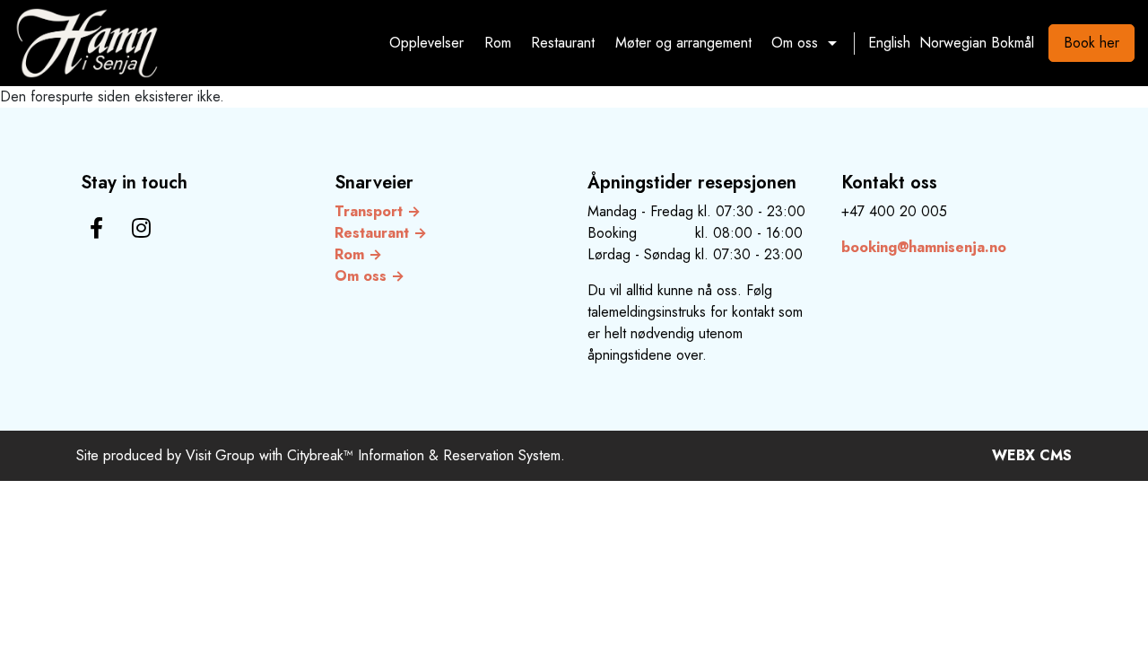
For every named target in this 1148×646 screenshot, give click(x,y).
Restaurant (563, 42)
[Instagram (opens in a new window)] (141, 228)
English (889, 42)
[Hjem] (87, 43)
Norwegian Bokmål (976, 42)
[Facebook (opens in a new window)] (96, 228)
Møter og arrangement (683, 42)
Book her (1091, 42)
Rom (497, 42)
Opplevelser (426, 42)
